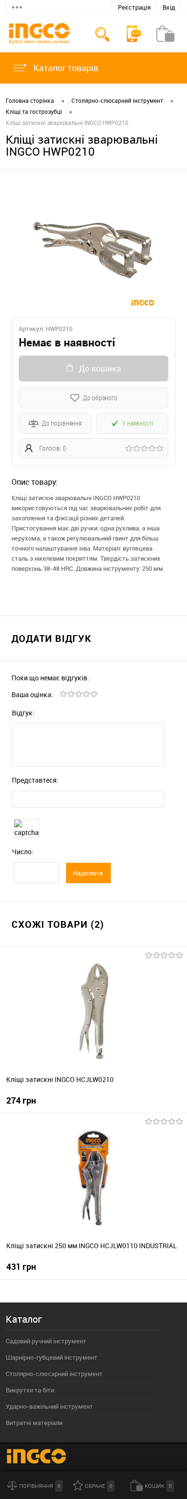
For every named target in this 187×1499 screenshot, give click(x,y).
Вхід (169, 7)
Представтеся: (35, 780)
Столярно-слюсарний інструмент (54, 1373)
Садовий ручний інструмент (46, 1341)
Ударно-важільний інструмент (49, 1406)
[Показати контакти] (134, 33)
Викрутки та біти (30, 1390)
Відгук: (23, 712)
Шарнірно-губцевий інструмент (51, 1357)
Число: (23, 851)
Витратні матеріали (34, 1422)
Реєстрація (134, 7)
